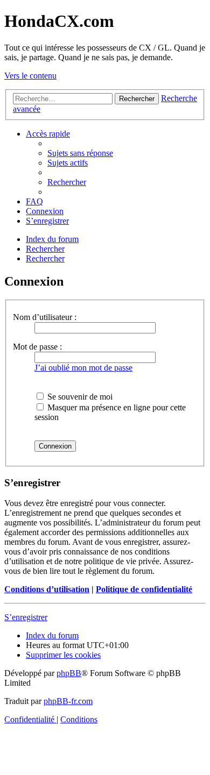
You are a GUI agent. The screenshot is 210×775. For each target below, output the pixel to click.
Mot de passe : (37, 346)
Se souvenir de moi (79, 396)
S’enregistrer (25, 617)
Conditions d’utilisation (46, 589)
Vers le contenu (30, 75)
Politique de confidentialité (144, 589)
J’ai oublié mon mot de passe (83, 367)
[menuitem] (80, 153)
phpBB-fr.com (68, 701)
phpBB (69, 673)
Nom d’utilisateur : (44, 317)
